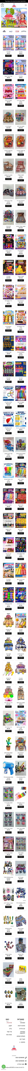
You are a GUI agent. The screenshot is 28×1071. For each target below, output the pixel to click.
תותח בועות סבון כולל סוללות (8, 778)
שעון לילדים (20, 877)
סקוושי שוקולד (21, 276)
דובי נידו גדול (8, 553)
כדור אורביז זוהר (8, 727)
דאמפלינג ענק (21, 752)
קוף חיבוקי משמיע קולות (8, 454)
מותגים (23, 1042)
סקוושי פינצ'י (20, 853)
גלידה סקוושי (8, 529)
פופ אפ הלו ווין (21, 654)
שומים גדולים (8, 978)
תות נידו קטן (20, 505)
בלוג (10, 1029)
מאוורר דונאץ (21, 479)
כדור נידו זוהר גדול (8, 702)
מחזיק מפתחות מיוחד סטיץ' (20, 903)
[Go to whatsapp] (3, 1066)
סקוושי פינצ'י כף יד (8, 853)
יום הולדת (22, 1029)
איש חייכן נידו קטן (20, 579)
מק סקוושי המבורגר (21, 150)
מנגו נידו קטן (20, 529)
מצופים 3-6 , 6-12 (20, 428)
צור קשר (9, 1032)
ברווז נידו (21, 76)
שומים (20, 978)
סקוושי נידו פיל (21, 402)
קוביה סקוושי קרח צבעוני (20, 554)
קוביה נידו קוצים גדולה (8, 604)
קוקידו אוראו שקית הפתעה (8, 201)
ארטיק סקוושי (8, 250)
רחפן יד (20, 1003)
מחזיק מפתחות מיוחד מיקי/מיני (8, 878)
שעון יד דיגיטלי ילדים (8, 903)
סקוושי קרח (8, 654)
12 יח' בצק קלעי (20, 802)
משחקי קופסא (21, 1036)
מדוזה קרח (8, 226)
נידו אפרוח (8, 678)
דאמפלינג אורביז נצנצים (20, 353)
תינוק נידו (21, 678)
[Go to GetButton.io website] (3, 1069)
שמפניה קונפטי (8, 954)
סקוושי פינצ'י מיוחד (21, 828)
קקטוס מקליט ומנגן (8, 752)
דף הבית (9, 1023)
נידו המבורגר (8, 629)
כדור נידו (21, 378)
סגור (3, 1)
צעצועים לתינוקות (22, 1032)
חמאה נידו (8, 579)
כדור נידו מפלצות (20, 603)
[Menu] (26, 5)
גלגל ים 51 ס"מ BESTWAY (8, 403)
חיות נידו (20, 629)
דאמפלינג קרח (21, 301)
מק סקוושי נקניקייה (8, 150)
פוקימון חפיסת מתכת (20, 453)
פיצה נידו (8, 276)
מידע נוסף (21, 357)
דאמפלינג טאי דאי (21, 200)
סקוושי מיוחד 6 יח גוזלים (21, 101)
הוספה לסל (21, 55)
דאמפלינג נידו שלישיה (21, 251)
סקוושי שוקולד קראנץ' (21, 175)
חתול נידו (8, 51)
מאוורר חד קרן (8, 505)
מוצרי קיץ (22, 1039)
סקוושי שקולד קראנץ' (20, 226)
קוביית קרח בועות (8, 76)
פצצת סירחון (20, 928)
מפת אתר (9, 1035)
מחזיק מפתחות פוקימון (8, 929)
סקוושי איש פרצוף (21, 702)
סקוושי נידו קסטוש (8, 175)
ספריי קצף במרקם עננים (21, 728)
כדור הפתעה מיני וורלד (8, 301)
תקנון (10, 1026)
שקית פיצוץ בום (8, 1003)
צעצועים (22, 1023)
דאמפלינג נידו (8, 126)
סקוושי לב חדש (8, 100)
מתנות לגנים (21, 1026)
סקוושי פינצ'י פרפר (8, 828)
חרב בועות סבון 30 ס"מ (8, 480)
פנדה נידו (8, 378)
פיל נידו (20, 51)
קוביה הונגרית (8, 352)
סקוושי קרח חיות (20, 126)
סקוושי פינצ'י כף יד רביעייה (8, 803)
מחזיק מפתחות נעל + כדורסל (20, 778)
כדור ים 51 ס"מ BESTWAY (8, 428)
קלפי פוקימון (20, 954)
